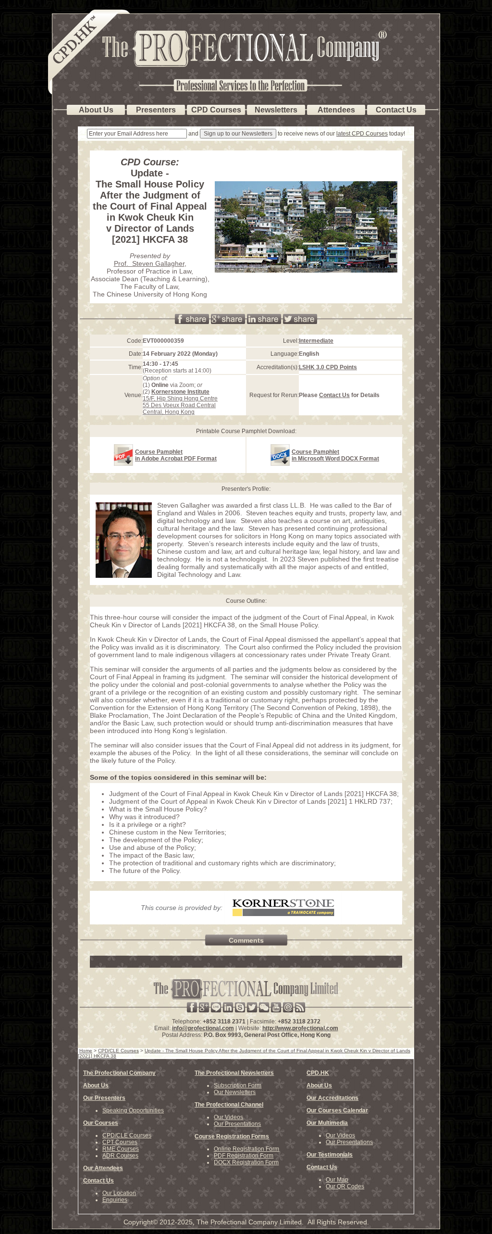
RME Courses (120, 1149)
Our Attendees (103, 1168)
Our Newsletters (235, 1092)
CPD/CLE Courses (126, 1135)
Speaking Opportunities (133, 1110)
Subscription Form (237, 1085)
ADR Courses (120, 1155)
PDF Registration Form (243, 1155)
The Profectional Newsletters (234, 1073)
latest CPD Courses (362, 133)
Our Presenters (104, 1098)
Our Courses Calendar (337, 1110)
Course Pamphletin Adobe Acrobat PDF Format (176, 455)
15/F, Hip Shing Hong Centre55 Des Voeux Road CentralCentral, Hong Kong (180, 401)
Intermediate (316, 340)
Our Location (119, 1193)
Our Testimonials (330, 1154)
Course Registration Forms (232, 1136)
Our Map (337, 1179)
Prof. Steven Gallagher (149, 263)
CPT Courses (119, 1142)
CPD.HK (318, 1073)
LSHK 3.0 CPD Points (328, 367)
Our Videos (228, 1117)
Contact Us (334, 395)
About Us (96, 1085)
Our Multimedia (327, 1123)
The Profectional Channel (229, 1104)
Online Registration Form (246, 1149)
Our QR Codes (345, 1186)
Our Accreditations (332, 1098)
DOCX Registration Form (246, 1162)
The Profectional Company (119, 1073)
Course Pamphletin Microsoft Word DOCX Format (335, 455)
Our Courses (100, 1123)
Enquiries (114, 1200)
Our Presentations (237, 1124)
